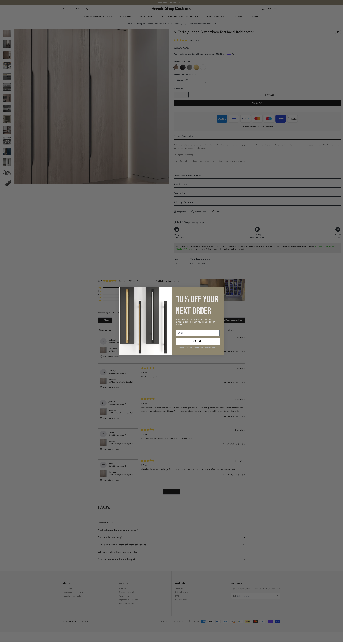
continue (198, 341)
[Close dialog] (220, 291)
